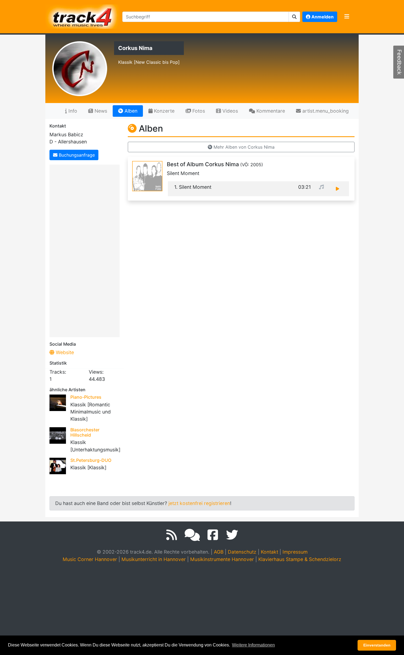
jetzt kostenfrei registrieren (199, 503)
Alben (130, 111)
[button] (294, 17)
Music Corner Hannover (90, 559)
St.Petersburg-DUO (90, 460)
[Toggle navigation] (346, 17)
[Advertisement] (86, 249)
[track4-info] (192, 535)
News (100, 111)
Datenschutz (242, 552)
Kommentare (270, 111)
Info (72, 111)
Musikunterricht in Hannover (153, 559)
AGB (218, 552)
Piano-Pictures (85, 397)
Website (64, 352)
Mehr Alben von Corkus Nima (243, 147)
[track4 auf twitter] (232, 535)
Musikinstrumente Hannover (222, 559)
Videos (229, 111)
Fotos (198, 111)
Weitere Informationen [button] (253, 645)
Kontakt (269, 552)
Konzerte (164, 111)
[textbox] (205, 17)
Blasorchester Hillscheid (84, 432)
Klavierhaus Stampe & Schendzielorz (299, 559)
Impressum (295, 552)
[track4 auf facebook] (212, 535)
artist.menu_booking (325, 111)
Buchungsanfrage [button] (76, 155)
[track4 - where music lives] (82, 15)
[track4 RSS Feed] (171, 535)
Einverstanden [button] (377, 645)
